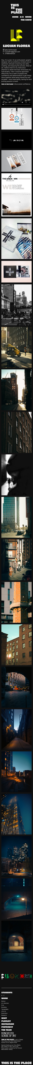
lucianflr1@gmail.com (12, 52)
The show (26, 19)
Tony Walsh (17, 1045)
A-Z (22, 16)
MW (17, 976)
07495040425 (10, 53)
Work (28, 16)
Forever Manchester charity (11, 1048)
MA (27, 976)
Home (15, 16)
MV (22, 976)
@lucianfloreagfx (11, 50)
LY (7, 976)
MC (12, 976)
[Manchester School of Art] (16, 1034)
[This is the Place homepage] (16, 9)
